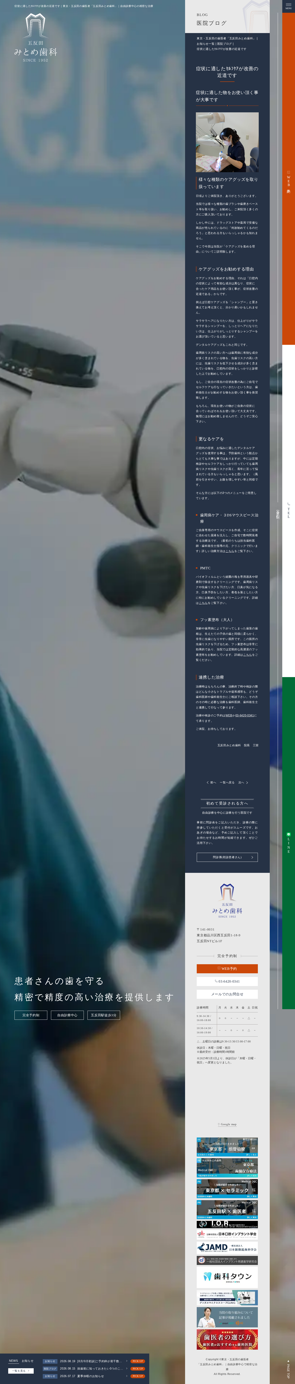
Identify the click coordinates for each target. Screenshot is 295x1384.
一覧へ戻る (227, 782)
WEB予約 (229, 968)
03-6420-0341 (244, 715)
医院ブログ (224, 43)
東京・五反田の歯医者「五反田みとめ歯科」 (226, 38)
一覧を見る (19, 1370)
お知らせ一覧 (205, 43)
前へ (213, 782)
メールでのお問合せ (227, 994)
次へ (241, 782)
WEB (228, 715)
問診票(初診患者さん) (227, 857)
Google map (228, 1124)
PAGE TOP (288, 1371)
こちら (229, 551)
